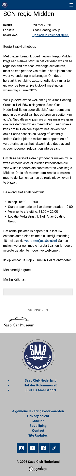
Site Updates (38, 435)
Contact (38, 431)
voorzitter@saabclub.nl (40, 241)
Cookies (38, 421)
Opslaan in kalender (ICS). (50, 35)
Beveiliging (38, 426)
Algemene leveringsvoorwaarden (38, 411)
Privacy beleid (38, 416)
